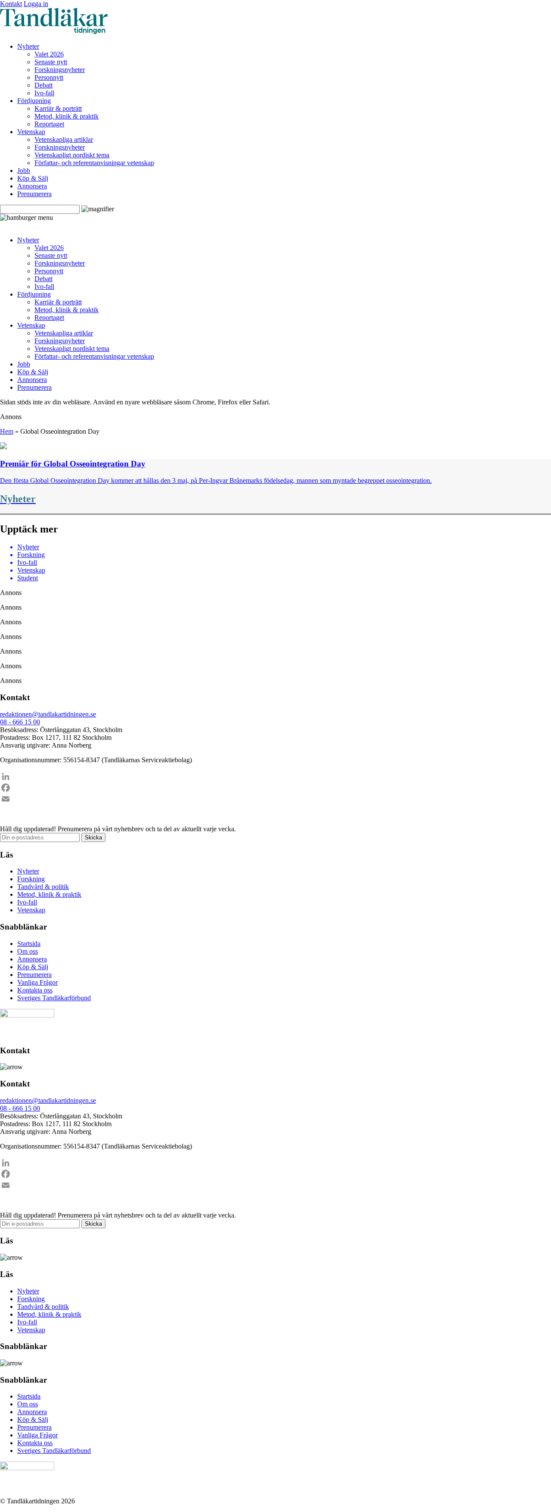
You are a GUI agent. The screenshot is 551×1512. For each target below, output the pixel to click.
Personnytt (48, 77)
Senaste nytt (50, 62)
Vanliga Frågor (37, 982)
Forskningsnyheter (59, 69)
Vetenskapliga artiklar (63, 139)
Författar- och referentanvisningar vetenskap (94, 162)
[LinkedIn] (275, 776)
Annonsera (32, 186)
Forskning (31, 879)
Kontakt (11, 3)
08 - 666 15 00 (20, 722)
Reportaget (49, 124)
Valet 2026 (49, 54)
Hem (6, 431)
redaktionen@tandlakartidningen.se (48, 714)
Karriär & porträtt (58, 108)
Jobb (23, 170)
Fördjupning (34, 100)
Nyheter (28, 46)
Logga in (36, 3)
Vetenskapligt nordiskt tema (71, 155)
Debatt (43, 85)
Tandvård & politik (43, 886)
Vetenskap (31, 131)
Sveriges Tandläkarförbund (54, 998)
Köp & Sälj (32, 178)
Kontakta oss (35, 990)
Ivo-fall (44, 93)
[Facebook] (275, 787)
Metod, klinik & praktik (66, 116)
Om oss (27, 951)
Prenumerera (34, 193)
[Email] (275, 799)
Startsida (28, 943)
